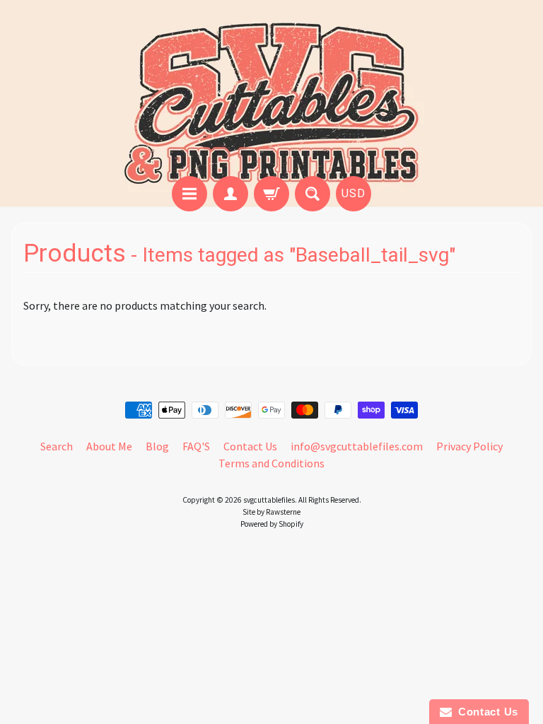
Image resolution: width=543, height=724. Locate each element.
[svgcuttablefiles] (271, 90)
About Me (109, 446)
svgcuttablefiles (269, 500)
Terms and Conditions (271, 463)
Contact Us (250, 446)
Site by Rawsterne (271, 512)
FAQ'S (196, 446)
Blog (157, 446)
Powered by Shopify (271, 524)
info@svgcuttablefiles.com (357, 446)
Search (56, 446)
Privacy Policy (469, 446)
